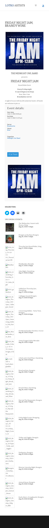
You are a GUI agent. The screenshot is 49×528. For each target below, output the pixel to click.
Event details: (15, 108)
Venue (9, 128)
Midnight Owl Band (13, 138)
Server (9, 124)
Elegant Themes (24, 522)
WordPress (24, 525)
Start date (10, 112)
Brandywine (11, 126)
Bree (8, 130)
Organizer (10, 136)
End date (10, 116)
